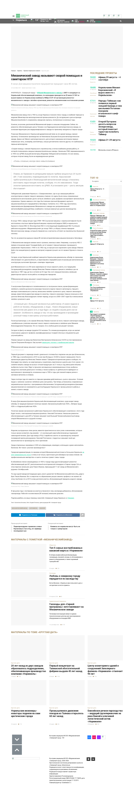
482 (99, 196)
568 (99, 210)
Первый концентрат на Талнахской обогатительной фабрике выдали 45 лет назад (65, 668)
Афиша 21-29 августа (109, 140)
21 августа (93, 251)
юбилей (42, 508)
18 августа (93, 295)
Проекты (19, 70)
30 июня (51, 676)
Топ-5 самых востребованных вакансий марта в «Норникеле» (66, 549)
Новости (92, 82)
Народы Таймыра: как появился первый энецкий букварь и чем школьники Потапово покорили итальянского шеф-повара (110, 108)
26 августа (93, 225)
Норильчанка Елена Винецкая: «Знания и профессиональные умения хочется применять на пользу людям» (97, 261)
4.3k (58, 724)
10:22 (93, 77)
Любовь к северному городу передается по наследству (64, 577)
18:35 (93, 150)
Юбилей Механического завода (49, 93)
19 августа (93, 267)
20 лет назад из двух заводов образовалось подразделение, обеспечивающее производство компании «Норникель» (28, 669)
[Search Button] (6, 79)
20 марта (51, 724)
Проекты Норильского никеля (32, 70)
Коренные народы (93, 115)
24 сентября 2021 (16, 88)
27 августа (93, 210)
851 (99, 225)
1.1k (99, 251)
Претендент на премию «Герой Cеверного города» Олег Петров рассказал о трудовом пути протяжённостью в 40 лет (98, 318)
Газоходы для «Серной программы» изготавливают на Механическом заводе (66, 607)
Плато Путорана (93, 133)
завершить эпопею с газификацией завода (58, 342)
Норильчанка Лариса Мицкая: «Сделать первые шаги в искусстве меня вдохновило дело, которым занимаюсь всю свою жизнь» (99, 276)
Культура (96, 255)
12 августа (93, 324)
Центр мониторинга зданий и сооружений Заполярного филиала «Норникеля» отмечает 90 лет (105, 669)
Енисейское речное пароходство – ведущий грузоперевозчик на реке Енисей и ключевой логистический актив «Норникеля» (105, 716)
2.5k (58, 568)
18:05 (93, 87)
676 (99, 282)
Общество (52, 545)
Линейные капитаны (93, 94)
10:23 (93, 140)
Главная (13, 70)
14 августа (93, 308)
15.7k (63, 624)
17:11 (93, 101)
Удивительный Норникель (57, 601)
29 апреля (14, 724)
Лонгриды (52, 573)
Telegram (71, 498)
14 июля (13, 676)
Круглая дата (45, 70)
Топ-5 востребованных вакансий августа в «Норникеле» (97, 289)
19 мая (90, 676)
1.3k (99, 308)
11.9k (58, 676)
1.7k (99, 295)
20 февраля (91, 724)
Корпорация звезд (99, 270)
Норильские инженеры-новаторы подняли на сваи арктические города (25, 713)
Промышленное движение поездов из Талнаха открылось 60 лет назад (66, 713)
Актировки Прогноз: (63, 21)
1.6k (99, 324)
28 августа (93, 196)
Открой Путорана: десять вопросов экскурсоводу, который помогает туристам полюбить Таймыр (108, 128)
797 (99, 238)
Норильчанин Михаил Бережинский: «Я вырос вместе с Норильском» (109, 91)
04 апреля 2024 (53, 596)
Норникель (33, 508)
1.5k (19, 676)
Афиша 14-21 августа (97, 301)
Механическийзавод (19, 508)
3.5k (98, 724)
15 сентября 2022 (54, 624)
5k (61, 596)
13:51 (93, 121)
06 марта (51, 568)
